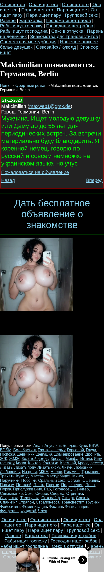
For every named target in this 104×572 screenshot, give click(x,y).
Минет (77, 476)
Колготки (50, 463)
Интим (86, 459)
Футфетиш (9, 511)
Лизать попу (25, 467)
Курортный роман (30, 85)
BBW (93, 446)
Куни (83, 446)
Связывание (11, 493)
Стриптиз (74, 493)
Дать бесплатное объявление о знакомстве (52, 214)
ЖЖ (3, 459)
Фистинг (56, 506)
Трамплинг (91, 472)
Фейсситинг (10, 506)
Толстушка (29, 498)
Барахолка (31, 20)
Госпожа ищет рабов (68, 20)
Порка (5, 489)
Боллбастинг (24, 450)
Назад (8, 180)
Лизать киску (48, 467)
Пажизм (7, 485)
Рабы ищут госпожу (21, 25)
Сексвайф (50, 498)
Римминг (72, 472)
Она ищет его (43, 4)
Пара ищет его (37, 9)
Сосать (82, 498)
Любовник (83, 467)
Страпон (26, 502)
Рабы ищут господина (24, 31)
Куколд (22, 476)
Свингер (81, 489)
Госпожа (7, 454)
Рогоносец (62, 489)
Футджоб (28, 511)
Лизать (6, 467)
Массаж (37, 476)
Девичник (25, 454)
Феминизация (34, 506)
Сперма (57, 493)
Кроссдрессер (90, 463)
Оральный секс (52, 480)
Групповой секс (81, 15)
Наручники (9, 480)
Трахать (7, 476)
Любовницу (10, 472)
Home (5, 85)
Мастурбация (58, 476)
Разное (8, 20)
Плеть (38, 485)
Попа (90, 485)
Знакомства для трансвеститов (64, 36)
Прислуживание (27, 489)
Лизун (67, 467)
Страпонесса (47, 502)
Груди (91, 450)
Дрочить (92, 454)
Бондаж (70, 446)
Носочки (28, 480)
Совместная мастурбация (28, 41)
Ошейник (90, 480)
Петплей (23, 485)
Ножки (56, 472)
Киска (21, 463)
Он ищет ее (12, 4)
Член (42, 511)
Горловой (75, 450)
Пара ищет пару (43, 15)
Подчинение (72, 485)
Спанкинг (8, 502)
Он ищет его (75, 4)
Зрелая (57, 459)
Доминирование (68, 454)
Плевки (52, 485)
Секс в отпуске (67, 31)
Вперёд (94, 180)
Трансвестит (72, 502)
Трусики (92, 502)
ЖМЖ (14, 459)
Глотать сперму (51, 450)
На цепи (29, 472)
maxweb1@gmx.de (50, 106)
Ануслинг (53, 446)
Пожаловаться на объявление (35, 172)
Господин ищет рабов (69, 25)
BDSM (5, 450)
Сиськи (41, 493)
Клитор (34, 463)
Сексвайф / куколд (56, 47)
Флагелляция (76, 506)
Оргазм (74, 480)
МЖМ (44, 472)
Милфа (72, 459)
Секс (29, 493)
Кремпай (68, 463)
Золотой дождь (35, 459)
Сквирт (68, 498)
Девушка (44, 454)
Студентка (9, 498)
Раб (47, 489)
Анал (38, 446)
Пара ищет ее (72, 9)
